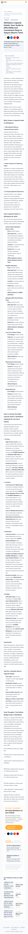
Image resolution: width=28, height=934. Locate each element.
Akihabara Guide (14, 19)
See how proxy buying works (14, 827)
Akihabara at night (9, 797)
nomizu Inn (13, 409)
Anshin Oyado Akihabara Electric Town (14, 260)
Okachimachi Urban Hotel (14, 386)
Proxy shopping (6, 927)
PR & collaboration (15, 927)
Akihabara (9, 11)
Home (5, 11)
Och (8, 409)
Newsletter (22, 927)
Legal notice (14, 929)
